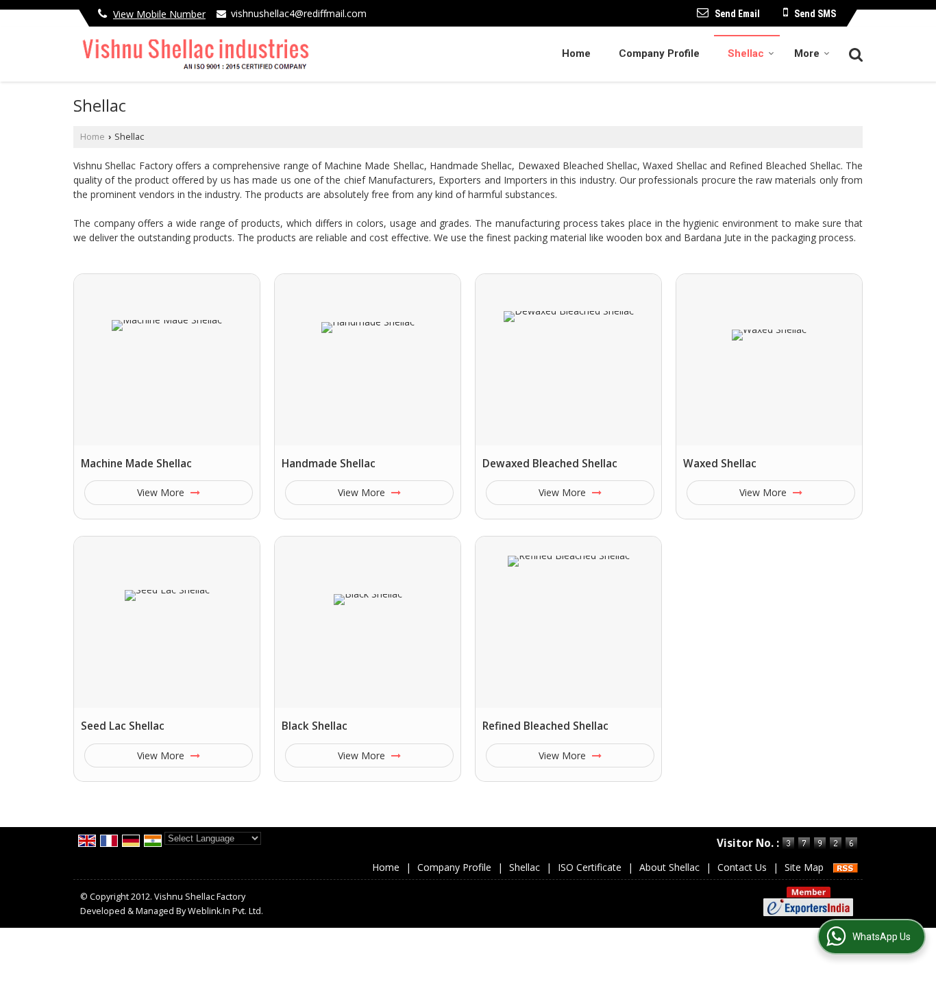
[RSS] (845, 867)
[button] (159, 14)
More (807, 53)
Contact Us (742, 867)
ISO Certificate (589, 867)
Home (576, 53)
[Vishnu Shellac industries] (191, 54)
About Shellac (669, 867)
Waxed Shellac (719, 463)
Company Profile (659, 53)
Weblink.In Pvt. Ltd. (225, 911)
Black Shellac (314, 726)
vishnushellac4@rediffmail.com (299, 13)
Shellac (746, 53)
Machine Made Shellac (136, 463)
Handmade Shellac (328, 463)
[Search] (854, 53)
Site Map (804, 867)
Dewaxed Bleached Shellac (549, 463)
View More (162, 492)
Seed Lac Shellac (122, 726)
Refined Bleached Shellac (545, 726)
